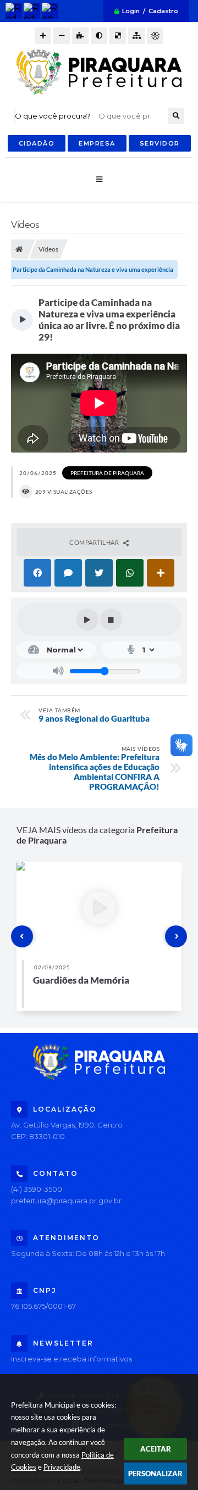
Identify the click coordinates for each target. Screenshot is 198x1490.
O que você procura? (52, 115)
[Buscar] (176, 116)
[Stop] (111, 619)
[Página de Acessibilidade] (155, 35)
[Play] (87, 619)
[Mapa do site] (136, 35)
